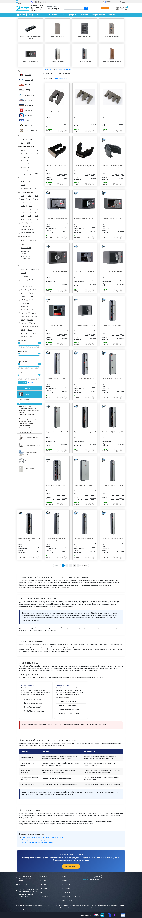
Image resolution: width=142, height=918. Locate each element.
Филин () (24, 333)
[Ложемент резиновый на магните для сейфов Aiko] (85, 150)
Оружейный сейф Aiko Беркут (112, 325)
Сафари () (34, 326)
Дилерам (43, 884)
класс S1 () (24, 170)
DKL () (31, 280)
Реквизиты (84, 15)
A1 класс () (25, 157)
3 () (22, 143)
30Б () (30, 181)
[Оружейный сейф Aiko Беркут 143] (85, 417)
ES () (23, 286)
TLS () (23, 300)
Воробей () (24, 310)
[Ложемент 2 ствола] (85, 97)
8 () (29, 202)
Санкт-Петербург (94, 879)
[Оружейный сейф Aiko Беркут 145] (57, 470)
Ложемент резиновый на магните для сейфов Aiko (85, 166)
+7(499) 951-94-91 (53, 6)
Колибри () (25, 316)
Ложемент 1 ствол (57, 112)
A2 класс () (24, 160)
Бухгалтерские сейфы (25, 428)
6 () (36, 199)
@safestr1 (19, 3)
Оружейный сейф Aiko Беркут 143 (85, 432)
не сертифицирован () (29, 174)
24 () (22, 216)
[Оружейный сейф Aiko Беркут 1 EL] (85, 363)
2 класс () (24, 154)
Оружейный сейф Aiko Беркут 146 (85, 485)
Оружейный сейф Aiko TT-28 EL (85, 325)
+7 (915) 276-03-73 (40, 2)
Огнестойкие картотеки (26, 423)
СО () (23, 330)
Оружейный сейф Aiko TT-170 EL (84, 218)
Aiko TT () (24, 269)
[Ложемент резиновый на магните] (57, 150)
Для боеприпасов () (27, 229)
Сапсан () (24, 326)
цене (65, 78)
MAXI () (24, 293)
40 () (22, 219)
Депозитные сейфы (25, 417)
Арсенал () (25, 303)
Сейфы (27, 394)
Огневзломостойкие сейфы (27, 414)
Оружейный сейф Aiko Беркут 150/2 (57, 539)
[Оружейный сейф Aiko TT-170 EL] (85, 203)
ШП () (23, 337)
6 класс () (34, 154)
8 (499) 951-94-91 (26, 877)
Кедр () (33, 313)
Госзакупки (66, 884)
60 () (29, 219)
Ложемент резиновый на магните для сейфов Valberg (112, 166)
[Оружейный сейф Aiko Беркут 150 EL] (29, 523)
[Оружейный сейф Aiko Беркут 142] (57, 417)
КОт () (34, 316)
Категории (29, 388)
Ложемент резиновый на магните (57, 165)
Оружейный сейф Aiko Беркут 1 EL (85, 379)
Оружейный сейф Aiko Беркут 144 (112, 432)
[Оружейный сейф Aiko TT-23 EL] (113, 257)
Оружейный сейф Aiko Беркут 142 (57, 432)
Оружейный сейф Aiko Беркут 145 (57, 485)
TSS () (30, 300)
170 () (31, 223)
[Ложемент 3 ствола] (113, 97)
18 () (22, 212)
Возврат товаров (67, 901)
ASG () (23, 273)
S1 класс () (25, 167)
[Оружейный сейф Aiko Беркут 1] (57, 363)
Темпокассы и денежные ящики (28, 419)
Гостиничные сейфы (25, 425)
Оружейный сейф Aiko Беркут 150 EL (29, 539)
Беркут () (24, 306)
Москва (104, 8)
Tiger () (32, 296)
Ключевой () (26, 248)
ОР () (23, 320)
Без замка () (25, 262)
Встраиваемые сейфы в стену (27, 408)
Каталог (23, 15)
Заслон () (35, 310)
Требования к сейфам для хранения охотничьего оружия (42, 838)
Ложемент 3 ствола (112, 112)
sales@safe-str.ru (27, 885)
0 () (22, 181)
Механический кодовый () (26, 252)
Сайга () (34, 323)
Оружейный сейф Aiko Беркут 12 (112, 378)
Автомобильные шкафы (26, 430)
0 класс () (24, 150)
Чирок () (34, 333)
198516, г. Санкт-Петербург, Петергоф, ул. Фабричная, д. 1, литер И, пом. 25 (27, 894)
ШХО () (31, 337)
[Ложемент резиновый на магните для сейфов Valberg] (113, 150)
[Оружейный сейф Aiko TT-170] (57, 203)
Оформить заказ (71, 866)
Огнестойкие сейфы (25, 406)
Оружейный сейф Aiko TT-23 (85, 272)
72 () (36, 219)
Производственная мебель (32, 461)
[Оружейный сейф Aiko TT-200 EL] (57, 257)
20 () (36, 212)
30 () (29, 216)
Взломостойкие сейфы (25, 432)
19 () (29, 212)
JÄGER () (33, 290)
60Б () (23, 185)
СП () (30, 330)
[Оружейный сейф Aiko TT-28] (57, 310)
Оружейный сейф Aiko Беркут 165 (112, 538)
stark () (24, 296)
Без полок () (31, 240)
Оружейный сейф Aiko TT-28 (57, 325)
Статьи (64, 880)
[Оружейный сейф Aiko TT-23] (85, 257)
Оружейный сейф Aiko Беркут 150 (113, 485)
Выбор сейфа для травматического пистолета (38, 842)
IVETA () (23, 290)
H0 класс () (25, 164)
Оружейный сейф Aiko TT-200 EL (57, 272)
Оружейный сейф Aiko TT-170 (57, 218)
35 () (36, 216)
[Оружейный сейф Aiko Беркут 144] (113, 417)
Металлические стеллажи (32, 445)
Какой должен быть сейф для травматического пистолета (43, 840)
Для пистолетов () (27, 233)
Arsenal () (35, 269)
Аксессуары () (26, 226)
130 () (23, 223)
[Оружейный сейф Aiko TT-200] (113, 203)
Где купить (72, 15)
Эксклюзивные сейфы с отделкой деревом (29, 411)
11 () (30, 206)
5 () (29, 199)
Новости (65, 876)
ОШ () (30, 320)
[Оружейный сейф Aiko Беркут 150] (113, 470)
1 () (23, 139)
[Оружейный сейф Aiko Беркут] (113, 310)
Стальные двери (29, 468)
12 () (22, 209)
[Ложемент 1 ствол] (57, 97)
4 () (28, 143)
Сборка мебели (98, 15)
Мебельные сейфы (24, 401)
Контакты (112, 15)
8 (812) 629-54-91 (26, 880)
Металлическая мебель (31, 437)
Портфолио (66, 888)
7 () (22, 202)
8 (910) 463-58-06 (26, 878)
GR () (30, 286)
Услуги (62, 15)
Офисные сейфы (24, 399)
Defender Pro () (26, 276)
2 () (31, 139)
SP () (32, 293)
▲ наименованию (58, 78)
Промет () (24, 323)
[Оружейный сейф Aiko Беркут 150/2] (57, 523)
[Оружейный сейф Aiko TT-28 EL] (85, 310)
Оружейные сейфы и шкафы (27, 404)
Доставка (53, 15)
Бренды (31, 15)
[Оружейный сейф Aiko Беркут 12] (113, 363)
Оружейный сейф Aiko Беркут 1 (57, 378)
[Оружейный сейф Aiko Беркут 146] (85, 470)
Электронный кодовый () (25, 257)
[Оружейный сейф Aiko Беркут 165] (113, 523)
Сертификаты (44, 896)
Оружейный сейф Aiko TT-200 (112, 218)
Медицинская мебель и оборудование (31, 453)
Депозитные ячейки (25, 421)
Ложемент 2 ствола (85, 112)
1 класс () (35, 150)
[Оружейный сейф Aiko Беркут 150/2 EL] (85, 523)
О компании (42, 15)
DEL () (23, 280)
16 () (36, 209)
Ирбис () (24, 313)
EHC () (23, 283)
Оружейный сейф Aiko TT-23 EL (112, 272)
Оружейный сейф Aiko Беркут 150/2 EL (84, 539)
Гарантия (43, 892)
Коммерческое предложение (71, 896)
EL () (30, 283)
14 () (29, 209)
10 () (23, 206)
